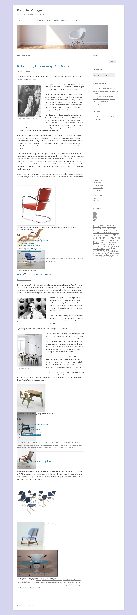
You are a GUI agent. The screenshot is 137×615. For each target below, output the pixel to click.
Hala (111, 233)
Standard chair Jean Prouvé (62, 445)
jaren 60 (115, 238)
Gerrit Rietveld (40, 259)
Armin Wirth (66, 580)
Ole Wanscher (97, 246)
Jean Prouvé (40, 445)
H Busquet (116, 233)
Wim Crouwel (104, 256)
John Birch (100, 240)
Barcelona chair (111, 227)
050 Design (39, 580)
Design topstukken (43, 20)
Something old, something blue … (35, 461)
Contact (76, 20)
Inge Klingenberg (106, 235)
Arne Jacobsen (75, 580)
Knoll (96, 242)
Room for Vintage (29, 10)
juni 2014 (96, 201)
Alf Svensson (47, 580)
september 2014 (98, 193)
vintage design (76, 259)
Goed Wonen (103, 232)
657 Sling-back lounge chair (105, 225)
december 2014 (98, 185)
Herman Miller (97, 235)
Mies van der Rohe (107, 244)
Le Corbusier (49, 259)
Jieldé (94, 240)
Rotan (107, 249)
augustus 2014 (98, 195)
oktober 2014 (97, 190)
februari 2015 (97, 180)
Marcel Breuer (59, 259)
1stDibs (95, 225)
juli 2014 (95, 198)
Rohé (103, 249)
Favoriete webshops (61, 20)
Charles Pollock (106, 229)
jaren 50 (104, 238)
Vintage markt (108, 253)
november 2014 (98, 188)
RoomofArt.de (21, 585)
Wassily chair (101, 255)
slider (43, 261)
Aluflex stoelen (57, 580)
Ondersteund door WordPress (26, 606)
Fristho (114, 231)
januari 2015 (97, 183)
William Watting (109, 255)
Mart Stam (67, 259)
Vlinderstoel (72, 585)
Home (19, 20)
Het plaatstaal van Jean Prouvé (34, 274)
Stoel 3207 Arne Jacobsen (35, 585)
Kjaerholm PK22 (114, 240)
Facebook (96, 127)
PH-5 (102, 246)
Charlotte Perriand (42, 442)
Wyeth (110, 256)
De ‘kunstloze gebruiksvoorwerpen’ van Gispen (43, 66)
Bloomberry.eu (22, 582)
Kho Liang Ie (76, 582)
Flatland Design (66, 582)
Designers (29, 20)
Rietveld (99, 249)
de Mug (109, 231)
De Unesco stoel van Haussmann (104, 88)
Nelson (118, 245)
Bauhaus (97, 228)
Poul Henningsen (109, 246)
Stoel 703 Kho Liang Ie (51, 585)
